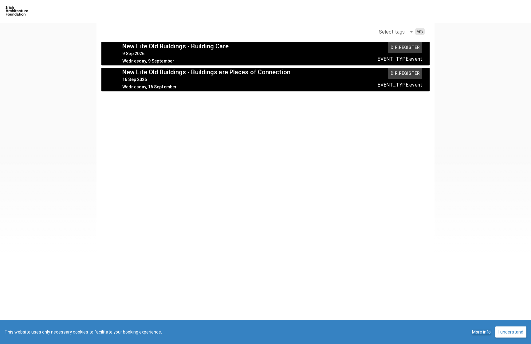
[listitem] (265, 53)
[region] (265, 332)
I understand (510, 332)
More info (481, 332)
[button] (396, 31)
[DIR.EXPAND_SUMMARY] (112, 53)
